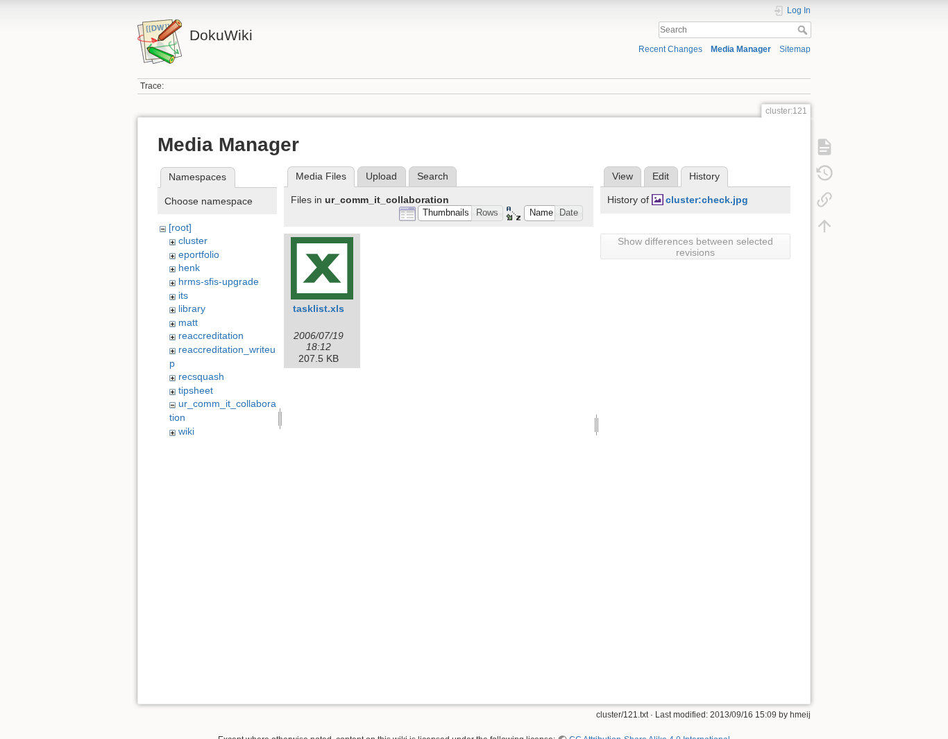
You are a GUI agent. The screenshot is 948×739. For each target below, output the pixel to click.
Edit (660, 176)
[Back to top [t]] (824, 226)
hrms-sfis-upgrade (218, 281)
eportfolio (198, 254)
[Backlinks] (824, 199)
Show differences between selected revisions (695, 247)
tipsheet (195, 390)
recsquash (201, 376)
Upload (381, 176)
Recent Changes (670, 49)
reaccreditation (211, 335)
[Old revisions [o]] (824, 173)
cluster (193, 240)
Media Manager (741, 49)
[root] (180, 227)
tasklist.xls (318, 308)
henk (189, 267)
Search (804, 30)
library (191, 308)
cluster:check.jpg (707, 199)
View (622, 176)
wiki (186, 431)
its (183, 295)
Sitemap (795, 49)
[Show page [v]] (824, 147)
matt (188, 322)
